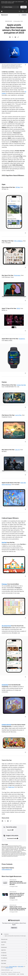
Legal (18, 974)
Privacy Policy (4, 974)
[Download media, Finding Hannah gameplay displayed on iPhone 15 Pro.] (25, 752)
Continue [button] (24, 7)
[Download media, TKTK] (25, 300)
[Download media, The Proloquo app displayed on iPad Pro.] (25, 618)
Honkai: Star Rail (21, 385)
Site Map (22, 974)
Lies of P (17, 449)
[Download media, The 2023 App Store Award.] (25, 64)
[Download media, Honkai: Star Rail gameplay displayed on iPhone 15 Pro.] (25, 407)
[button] (10, 7)
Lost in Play (18, 415)
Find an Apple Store (13, 966)
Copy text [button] (9, 830)
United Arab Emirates (5, 970)
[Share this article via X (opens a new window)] (12, 37)
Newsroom (4, 15)
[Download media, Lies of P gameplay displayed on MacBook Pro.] (25, 475)
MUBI (18, 308)
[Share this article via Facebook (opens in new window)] (10, 37)
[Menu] (26, 11)
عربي (12, 970)
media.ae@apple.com (7, 869)
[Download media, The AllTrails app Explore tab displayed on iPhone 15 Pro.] (25, 233)
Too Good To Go (6, 625)
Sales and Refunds (12, 974)
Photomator (17, 275)
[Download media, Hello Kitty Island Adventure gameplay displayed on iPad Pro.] (25, 509)
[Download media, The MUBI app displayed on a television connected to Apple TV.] (25, 331)
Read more (11, 787)
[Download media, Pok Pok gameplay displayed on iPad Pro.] (25, 576)
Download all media (12, 838)
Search (24, 14)
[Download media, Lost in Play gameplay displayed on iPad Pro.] (25, 442)
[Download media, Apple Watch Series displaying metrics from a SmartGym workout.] (25, 373)
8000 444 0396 (9, 967)
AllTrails (18, 187)
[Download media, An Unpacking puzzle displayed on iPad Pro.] (25, 717)
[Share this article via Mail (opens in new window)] (15, 37)
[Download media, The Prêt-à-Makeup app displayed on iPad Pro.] (25, 267)
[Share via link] (18, 37)
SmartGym (22, 338)
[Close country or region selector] (26, 2)
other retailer (20, 966)
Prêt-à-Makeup (18, 241)
